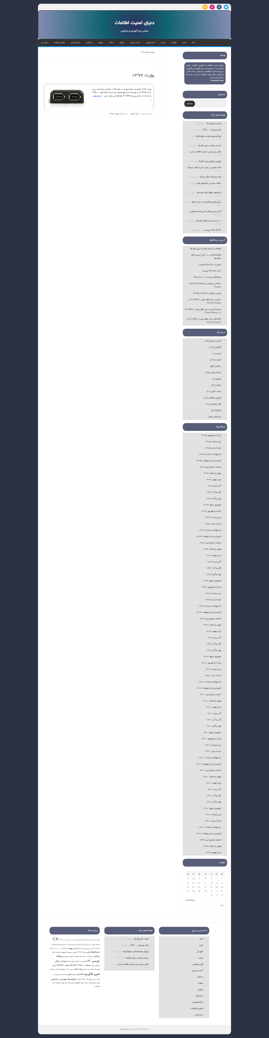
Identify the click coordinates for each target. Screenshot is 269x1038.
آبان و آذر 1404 (213, 492)
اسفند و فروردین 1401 (210, 694)
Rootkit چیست (206, 265)
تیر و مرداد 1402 (213, 669)
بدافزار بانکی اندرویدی (71, 956)
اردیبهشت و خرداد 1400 (210, 827)
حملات (111, 43)
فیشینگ (71, 979)
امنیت (163, 43)
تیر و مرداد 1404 (213, 517)
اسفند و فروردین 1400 (210, 770)
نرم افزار (89, 43)
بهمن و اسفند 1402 (212, 625)
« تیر (222, 905)
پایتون (101, 43)
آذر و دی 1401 (214, 713)
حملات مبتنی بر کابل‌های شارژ (208, 183)
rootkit (97, 949)
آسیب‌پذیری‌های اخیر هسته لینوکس (205, 211)
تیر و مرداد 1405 (213, 442)
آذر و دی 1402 (214, 638)
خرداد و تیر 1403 (213, 600)
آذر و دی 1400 (214, 789)
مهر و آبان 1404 (213, 499)
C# (55, 939)
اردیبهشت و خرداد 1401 (210, 758)
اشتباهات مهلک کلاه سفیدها (209, 193)
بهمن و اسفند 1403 (212, 549)
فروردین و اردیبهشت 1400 (208, 833)
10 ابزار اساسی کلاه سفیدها (208, 221)
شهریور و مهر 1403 (212, 581)
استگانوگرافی (93, 952)
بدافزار (122, 43)
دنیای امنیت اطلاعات (134, 23)
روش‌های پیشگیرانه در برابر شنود (206, 202)
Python (80, 945)
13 (205, 878)
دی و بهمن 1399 (213, 852)
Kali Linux (85, 940)
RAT (98, 945)
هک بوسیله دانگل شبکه (210, 177)
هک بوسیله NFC (212, 130)
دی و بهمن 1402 (213, 631)
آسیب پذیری (135, 43)
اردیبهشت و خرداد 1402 (210, 682)
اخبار (184, 43)
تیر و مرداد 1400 (213, 814)
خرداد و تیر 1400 (213, 821)
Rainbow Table (89, 945)
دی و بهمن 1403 (213, 555)
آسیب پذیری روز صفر (86, 949)
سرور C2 (70, 969)
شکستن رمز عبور (75, 974)
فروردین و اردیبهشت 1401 (208, 764)
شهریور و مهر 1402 (212, 656)
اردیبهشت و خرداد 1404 (210, 530)
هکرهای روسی (75, 983)
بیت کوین (78, 961)
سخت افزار (134, 114)
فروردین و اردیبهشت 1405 (208, 461)
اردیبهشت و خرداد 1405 (210, 454)
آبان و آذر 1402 (213, 644)
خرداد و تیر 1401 (213, 751)
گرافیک (218, 410)
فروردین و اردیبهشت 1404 (208, 536)
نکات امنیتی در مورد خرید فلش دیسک (204, 167)
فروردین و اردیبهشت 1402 (208, 688)
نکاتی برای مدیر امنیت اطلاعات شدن (205, 152)
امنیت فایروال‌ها (214, 123)
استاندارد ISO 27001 (58, 949)
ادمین (218, 265)
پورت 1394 (143, 75)
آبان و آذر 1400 (213, 796)
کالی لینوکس (150, 43)
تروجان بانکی (61, 961)
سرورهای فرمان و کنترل (58, 969)
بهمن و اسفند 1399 (212, 846)
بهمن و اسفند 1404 (212, 473)
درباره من (44, 43)
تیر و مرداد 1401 (213, 745)
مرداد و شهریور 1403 (211, 587)
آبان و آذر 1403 (213, 568)
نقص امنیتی (96, 983)
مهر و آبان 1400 (213, 802)
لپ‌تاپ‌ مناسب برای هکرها (209, 146)
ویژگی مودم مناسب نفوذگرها (208, 136)
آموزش (173, 43)
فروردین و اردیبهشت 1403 (208, 612)
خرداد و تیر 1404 (213, 524)
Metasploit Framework (67, 945)
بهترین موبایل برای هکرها (210, 161)
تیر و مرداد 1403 (213, 593)
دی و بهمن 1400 (213, 783)
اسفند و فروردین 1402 (210, 619)
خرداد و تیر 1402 (213, 675)
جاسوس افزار (95, 966)
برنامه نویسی (75, 43)
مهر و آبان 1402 (213, 650)
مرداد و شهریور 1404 (211, 511)
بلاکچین (84, 961)
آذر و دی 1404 (214, 486)
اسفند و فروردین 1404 (210, 467)
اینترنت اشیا (56, 952)
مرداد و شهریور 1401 (211, 739)
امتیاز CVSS (82, 952)
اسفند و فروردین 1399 (210, 840)
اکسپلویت (64, 952)
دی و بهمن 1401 (213, 707)
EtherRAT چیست (212, 230)
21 (199, 883)
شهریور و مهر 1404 (212, 505)
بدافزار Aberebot (85, 956)
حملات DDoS (63, 965)
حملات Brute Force (80, 965)
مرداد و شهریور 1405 (211, 435)
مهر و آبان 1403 (213, 574)
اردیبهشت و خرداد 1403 (210, 606)
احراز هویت (72, 948)
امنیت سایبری (72, 952)
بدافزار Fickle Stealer (204, 293)
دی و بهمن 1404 (213, 480)
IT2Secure (124, 1030)
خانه (193, 43)
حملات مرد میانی (88, 969)
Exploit (78, 940)
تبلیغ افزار (71, 961)
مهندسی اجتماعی (59, 979)
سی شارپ (92, 974)
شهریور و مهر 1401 (212, 732)
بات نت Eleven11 (202, 277)
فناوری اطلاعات (59, 43)
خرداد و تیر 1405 (213, 448)
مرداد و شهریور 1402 (211, 663)
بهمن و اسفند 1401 (212, 701)
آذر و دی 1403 (214, 562)
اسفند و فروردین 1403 (210, 543)
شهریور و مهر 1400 (212, 808)
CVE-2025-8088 (66, 940)
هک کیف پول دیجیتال (63, 983)
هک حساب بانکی (86, 983)
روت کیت (78, 969)
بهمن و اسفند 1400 (212, 777)
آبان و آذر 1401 (213, 720)
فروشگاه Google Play (84, 979)
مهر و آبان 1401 (213, 726)
